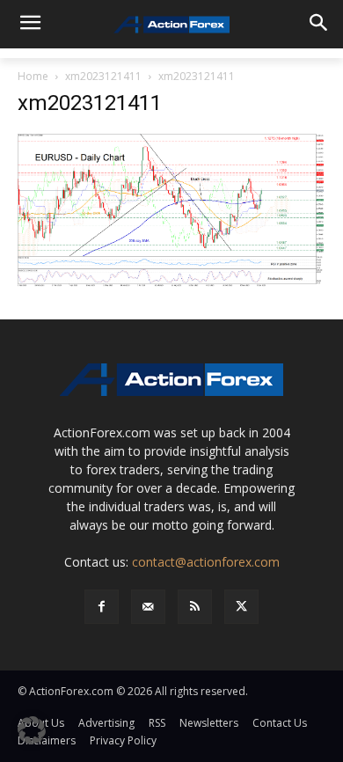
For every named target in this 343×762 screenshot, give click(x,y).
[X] (241, 607)
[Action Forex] (171, 25)
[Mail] (148, 607)
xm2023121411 (103, 76)
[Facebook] (101, 607)
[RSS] (195, 607)
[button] (31, 730)
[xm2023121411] (171, 208)
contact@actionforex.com (206, 561)
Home (33, 76)
